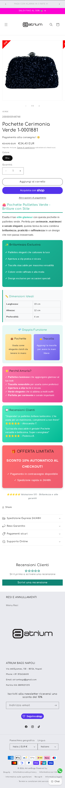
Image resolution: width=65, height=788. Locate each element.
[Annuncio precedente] (5, 4)
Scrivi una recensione (32, 582)
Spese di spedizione (26, 147)
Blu (7, 158)
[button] (6, 24)
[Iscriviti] (55, 705)
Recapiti (38, 777)
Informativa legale (53, 777)
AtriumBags (30, 768)
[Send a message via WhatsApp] (59, 770)
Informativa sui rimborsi (50, 772)
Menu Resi (12, 605)
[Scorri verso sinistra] (26, 106)
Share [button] (8, 507)
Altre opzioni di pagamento (32, 198)
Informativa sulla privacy (25, 772)
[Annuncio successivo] (59, 4)
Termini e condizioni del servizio (34, 781)
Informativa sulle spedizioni (19, 777)
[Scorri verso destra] (39, 106)
